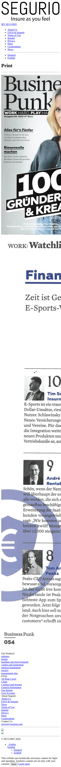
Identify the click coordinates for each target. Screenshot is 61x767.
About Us (12, 29)
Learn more (24, 764)
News (10, 49)
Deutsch (12, 55)
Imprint (11, 38)
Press (10, 43)
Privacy (11, 41)
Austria (12, 744)
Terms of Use (14, 35)
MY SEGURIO (9, 24)
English (11, 58)
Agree (14, 764)
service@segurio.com (12, 724)
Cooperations (14, 46)
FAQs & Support (16, 32)
